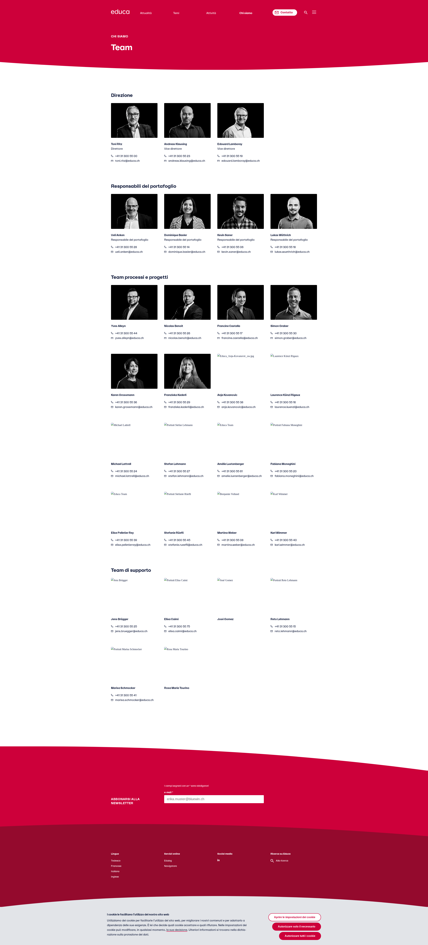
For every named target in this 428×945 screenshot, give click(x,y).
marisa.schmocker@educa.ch (134, 700)
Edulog (168, 861)
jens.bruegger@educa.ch (131, 631)
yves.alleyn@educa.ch (129, 338)
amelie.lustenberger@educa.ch (242, 476)
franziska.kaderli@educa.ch (186, 407)
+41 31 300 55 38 (232, 402)
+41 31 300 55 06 (232, 247)
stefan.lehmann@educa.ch (185, 476)
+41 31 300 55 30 (286, 333)
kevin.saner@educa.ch (236, 252)
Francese (116, 866)
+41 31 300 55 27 (179, 471)
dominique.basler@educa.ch (186, 252)
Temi (176, 13)
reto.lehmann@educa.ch (291, 631)
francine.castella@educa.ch (240, 338)
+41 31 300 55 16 (285, 402)
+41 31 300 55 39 (126, 540)
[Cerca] (305, 12)
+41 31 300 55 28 (126, 247)
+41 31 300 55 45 (179, 540)
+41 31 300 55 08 (232, 540)
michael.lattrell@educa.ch (132, 476)
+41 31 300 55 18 (285, 247)
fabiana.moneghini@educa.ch (294, 476)
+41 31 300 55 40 (286, 540)
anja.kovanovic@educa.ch (239, 407)
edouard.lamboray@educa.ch (241, 161)
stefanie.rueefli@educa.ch (185, 545)
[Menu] (314, 12)
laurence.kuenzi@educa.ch (292, 407)
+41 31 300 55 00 (126, 156)
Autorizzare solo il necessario (296, 926)
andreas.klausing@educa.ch (186, 161)
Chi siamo (245, 13)
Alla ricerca (282, 861)
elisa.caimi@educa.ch (182, 631)
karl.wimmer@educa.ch (290, 545)
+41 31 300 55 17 (232, 333)
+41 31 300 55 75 (179, 626)
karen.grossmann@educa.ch (133, 407)
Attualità (146, 13)
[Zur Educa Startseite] (120, 13)
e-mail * (168, 792)
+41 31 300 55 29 (179, 402)
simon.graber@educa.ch (290, 338)
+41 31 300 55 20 (286, 471)
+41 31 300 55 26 (179, 333)
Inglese (115, 877)
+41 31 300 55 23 (179, 156)
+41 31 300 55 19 (232, 156)
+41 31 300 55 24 (126, 471)
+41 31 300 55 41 (125, 695)
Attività (211, 13)
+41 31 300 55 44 (126, 333)
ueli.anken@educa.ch (129, 252)
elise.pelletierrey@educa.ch (132, 545)
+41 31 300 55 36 (126, 402)
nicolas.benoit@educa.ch (184, 338)
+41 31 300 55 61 (232, 471)
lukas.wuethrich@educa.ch (292, 252)
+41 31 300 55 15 (285, 626)
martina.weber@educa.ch (238, 545)
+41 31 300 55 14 (179, 247)
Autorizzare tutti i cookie (300, 935)
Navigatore (170, 866)
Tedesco (115, 861)
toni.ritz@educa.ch (127, 161)
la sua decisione (176, 930)
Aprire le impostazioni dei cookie (294, 917)
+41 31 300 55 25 (126, 626)
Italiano (115, 871)
